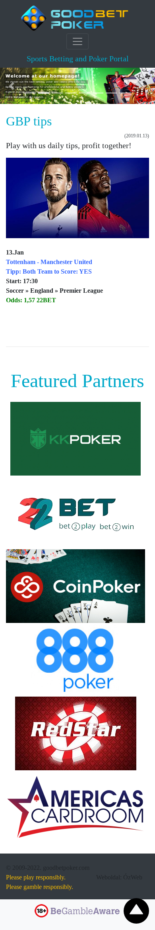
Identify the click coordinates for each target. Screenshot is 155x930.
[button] (11, 86)
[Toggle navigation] (77, 41)
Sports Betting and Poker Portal (78, 58)
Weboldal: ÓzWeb (119, 877)
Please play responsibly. (36, 877)
